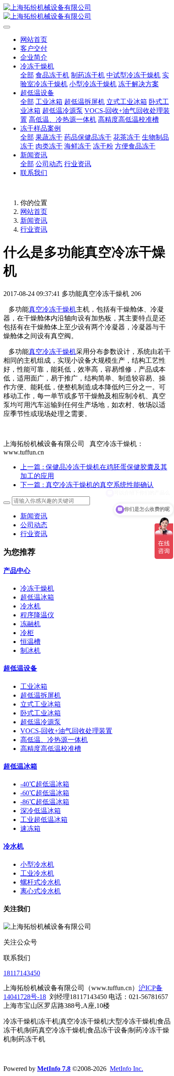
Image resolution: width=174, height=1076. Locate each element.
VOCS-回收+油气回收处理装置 (66, 730)
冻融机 (30, 623)
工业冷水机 (37, 873)
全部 (27, 75)
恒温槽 (30, 641)
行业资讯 (33, 229)
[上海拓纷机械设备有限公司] (87, 12)
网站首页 (33, 39)
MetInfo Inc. (126, 1068)
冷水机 (30, 606)
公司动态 (33, 524)
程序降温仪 (37, 615)
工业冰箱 (33, 686)
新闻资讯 (33, 220)
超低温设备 (20, 668)
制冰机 (30, 650)
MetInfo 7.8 (54, 1068)
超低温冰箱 (37, 597)
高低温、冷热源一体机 (54, 739)
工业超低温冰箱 (44, 819)
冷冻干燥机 (37, 588)
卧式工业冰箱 (40, 713)
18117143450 (21, 973)
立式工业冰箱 (40, 704)
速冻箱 (30, 828)
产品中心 (16, 570)
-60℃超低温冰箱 (44, 793)
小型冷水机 (37, 864)
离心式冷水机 (40, 891)
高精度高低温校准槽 (50, 748)
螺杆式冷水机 (40, 882)
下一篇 (87, 484)
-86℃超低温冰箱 (44, 801)
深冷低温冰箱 (40, 810)
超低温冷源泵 (40, 722)
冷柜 (27, 632)
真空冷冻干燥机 (52, 309)
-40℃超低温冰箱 (44, 784)
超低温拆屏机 (40, 695)
